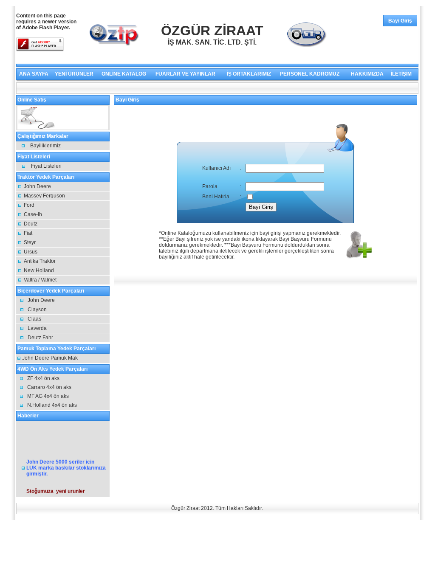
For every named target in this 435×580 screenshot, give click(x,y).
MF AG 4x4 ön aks (48, 396)
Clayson (37, 310)
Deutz (30, 224)
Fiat (28, 233)
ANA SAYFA (33, 74)
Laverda (37, 328)
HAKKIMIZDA (367, 74)
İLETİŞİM (401, 74)
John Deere (37, 186)
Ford (29, 205)
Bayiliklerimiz (45, 146)
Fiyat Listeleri (46, 166)
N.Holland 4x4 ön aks (52, 405)
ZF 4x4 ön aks (43, 378)
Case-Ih (33, 214)
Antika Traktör (40, 261)
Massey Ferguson (44, 196)
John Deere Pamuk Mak (50, 358)
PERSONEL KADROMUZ (309, 74)
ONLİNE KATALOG (124, 74)
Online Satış (79, 118)
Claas (34, 319)
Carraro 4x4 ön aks (49, 387)
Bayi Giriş (400, 21)
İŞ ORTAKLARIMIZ (249, 74)
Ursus (30, 252)
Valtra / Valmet (40, 280)
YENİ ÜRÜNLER (74, 74)
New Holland (39, 270)
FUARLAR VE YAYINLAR (185, 74)
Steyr (30, 242)
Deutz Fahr (40, 338)
